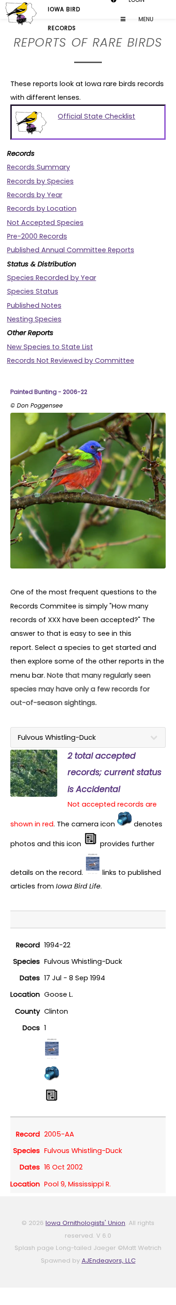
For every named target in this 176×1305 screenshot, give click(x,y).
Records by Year (34, 195)
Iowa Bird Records (64, 12)
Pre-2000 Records (37, 236)
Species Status (32, 291)
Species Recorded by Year (51, 277)
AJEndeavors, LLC (109, 1260)
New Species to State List (50, 347)
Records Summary (38, 167)
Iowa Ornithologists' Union (85, 1222)
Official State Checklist (96, 116)
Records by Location (42, 208)
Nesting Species (34, 319)
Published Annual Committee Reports (70, 250)
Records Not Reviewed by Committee (70, 360)
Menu (119, 19)
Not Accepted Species (45, 222)
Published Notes (34, 305)
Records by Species (40, 181)
